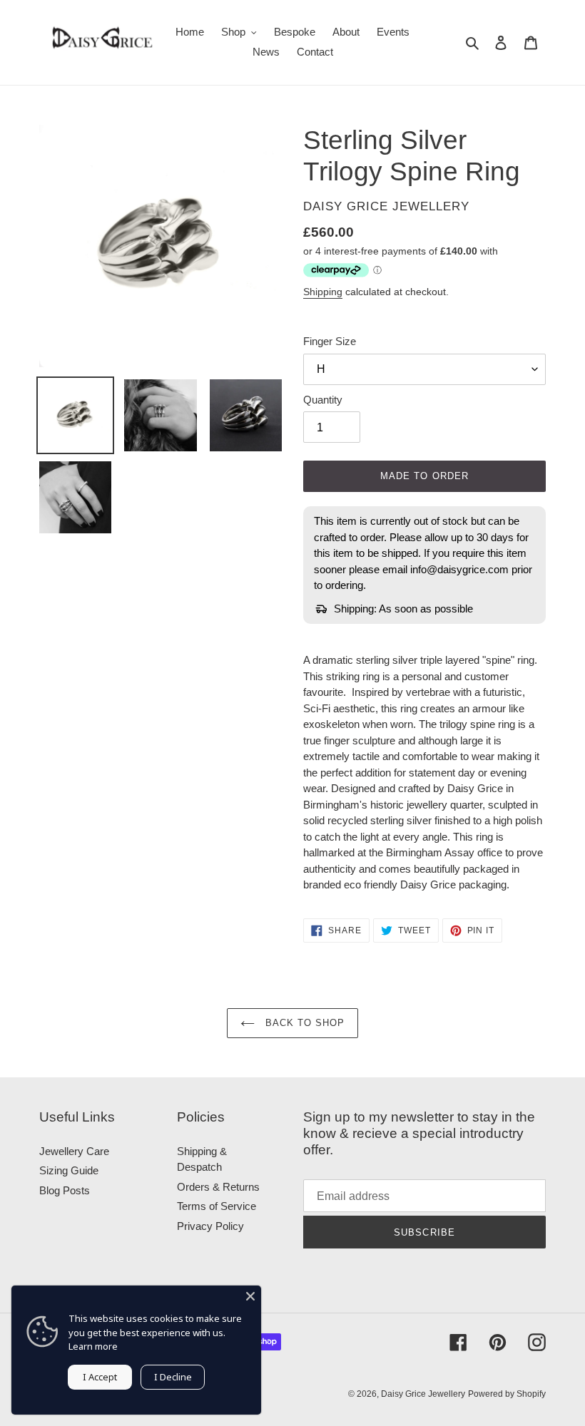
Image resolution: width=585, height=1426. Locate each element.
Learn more (93, 1346)
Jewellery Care (74, 1151)
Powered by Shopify (507, 1394)
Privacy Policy (210, 1226)
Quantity (322, 400)
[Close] (250, 1296)
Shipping (322, 291)
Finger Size (329, 341)
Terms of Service (216, 1206)
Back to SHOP (303, 1022)
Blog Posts (64, 1190)
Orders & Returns (218, 1187)
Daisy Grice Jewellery (423, 1394)
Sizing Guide (68, 1170)
